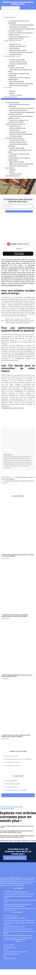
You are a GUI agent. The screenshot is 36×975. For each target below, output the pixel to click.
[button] (18, 99)
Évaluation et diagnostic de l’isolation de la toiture (18, 38)
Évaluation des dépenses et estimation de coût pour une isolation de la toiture (16, 831)
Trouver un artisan (15, 95)
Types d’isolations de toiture (12, 40)
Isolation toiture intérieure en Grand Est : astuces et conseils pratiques (17, 555)
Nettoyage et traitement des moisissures (18, 75)
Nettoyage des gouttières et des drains (20, 71)
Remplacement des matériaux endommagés (19, 79)
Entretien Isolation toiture (12, 56)
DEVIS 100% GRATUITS (10, 97)
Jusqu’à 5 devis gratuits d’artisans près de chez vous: (17, 827)
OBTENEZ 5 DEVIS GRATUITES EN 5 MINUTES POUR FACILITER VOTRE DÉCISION (18, 795)
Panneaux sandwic (15, 54)
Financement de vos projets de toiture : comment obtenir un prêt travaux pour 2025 (17, 836)
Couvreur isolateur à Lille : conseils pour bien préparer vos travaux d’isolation (16, 735)
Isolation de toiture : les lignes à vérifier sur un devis (18, 840)
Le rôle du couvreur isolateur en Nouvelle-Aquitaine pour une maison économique (15, 615)
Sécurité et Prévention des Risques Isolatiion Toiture (20, 34)
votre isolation (22, 340)
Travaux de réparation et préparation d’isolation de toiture (21, 30)
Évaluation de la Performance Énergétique (19, 22)
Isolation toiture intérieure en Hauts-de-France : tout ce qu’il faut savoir (17, 675)
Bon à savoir (8, 87)
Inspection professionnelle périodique (17, 65)
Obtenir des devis (19, 211)
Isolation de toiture (10, 17)
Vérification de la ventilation (19, 86)
